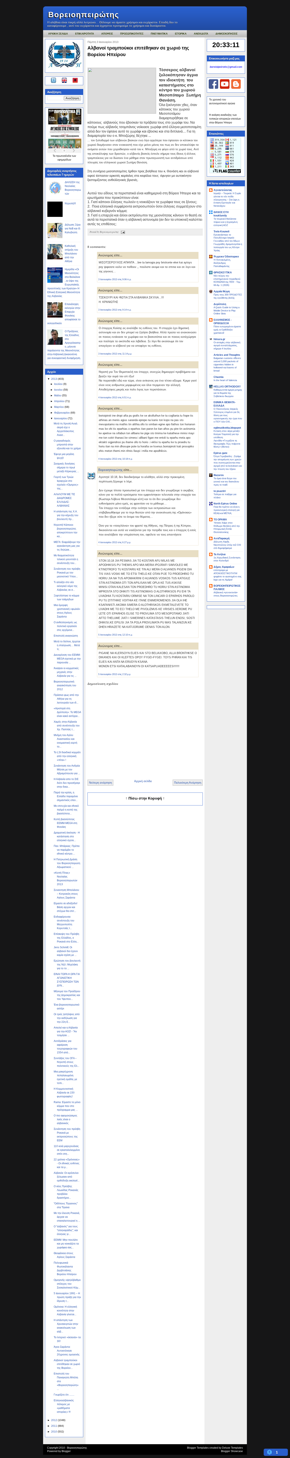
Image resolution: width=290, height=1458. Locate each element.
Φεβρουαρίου (62, 412)
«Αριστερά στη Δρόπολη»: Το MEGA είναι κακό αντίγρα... (67, 712)
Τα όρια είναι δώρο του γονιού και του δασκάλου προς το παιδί (226, 481)
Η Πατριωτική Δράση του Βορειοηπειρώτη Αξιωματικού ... (67, 863)
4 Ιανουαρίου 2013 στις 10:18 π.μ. (115, 459)
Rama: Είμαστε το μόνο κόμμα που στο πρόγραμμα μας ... (67, 1106)
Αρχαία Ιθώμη (222, 291)
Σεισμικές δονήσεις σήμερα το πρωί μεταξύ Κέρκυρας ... (66, 467)
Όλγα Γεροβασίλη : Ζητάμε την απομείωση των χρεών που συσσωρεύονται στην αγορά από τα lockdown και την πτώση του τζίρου (228, 462)
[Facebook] (213, 87)
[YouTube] (224, 87)
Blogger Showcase (232, 1451)
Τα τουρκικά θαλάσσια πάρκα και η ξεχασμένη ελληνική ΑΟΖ (226, 222)
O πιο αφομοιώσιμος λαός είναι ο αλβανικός (65, 1119)
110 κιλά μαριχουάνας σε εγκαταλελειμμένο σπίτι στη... (67, 1150)
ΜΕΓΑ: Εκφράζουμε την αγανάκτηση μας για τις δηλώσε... (67, 546)
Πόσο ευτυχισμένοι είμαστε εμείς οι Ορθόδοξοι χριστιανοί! (227, 329)
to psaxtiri (220, 491)
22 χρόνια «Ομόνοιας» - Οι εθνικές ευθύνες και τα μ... (67, 1163)
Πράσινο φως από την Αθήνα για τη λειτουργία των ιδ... (66, 699)
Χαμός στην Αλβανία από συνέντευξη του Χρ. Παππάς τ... (67, 725)
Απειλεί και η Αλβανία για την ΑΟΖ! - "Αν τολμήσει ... (66, 1031)
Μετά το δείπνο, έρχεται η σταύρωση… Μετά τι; (67, 645)
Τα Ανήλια (219, 554)
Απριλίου (59, 401)
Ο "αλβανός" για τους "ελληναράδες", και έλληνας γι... (66, 1230)
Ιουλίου (58, 384)
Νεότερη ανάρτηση (100, 782)
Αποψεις (107, 33)
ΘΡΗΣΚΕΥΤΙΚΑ (223, 272)
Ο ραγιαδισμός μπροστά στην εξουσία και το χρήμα (67, 444)
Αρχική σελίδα (143, 781)
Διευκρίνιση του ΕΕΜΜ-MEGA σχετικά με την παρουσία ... (67, 658)
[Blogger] (236, 87)
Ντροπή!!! (70, 203)
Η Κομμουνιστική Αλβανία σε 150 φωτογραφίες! (64, 1092)
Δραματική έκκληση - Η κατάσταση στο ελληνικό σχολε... (67, 836)
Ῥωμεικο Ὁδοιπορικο (226, 256)
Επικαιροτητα (84, 33)
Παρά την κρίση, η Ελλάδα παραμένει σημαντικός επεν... (66, 796)
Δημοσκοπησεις (226, 33)
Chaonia (219, 377)
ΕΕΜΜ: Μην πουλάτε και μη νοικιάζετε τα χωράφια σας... (66, 1243)
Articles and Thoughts (227, 354)
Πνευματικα (159, 33)
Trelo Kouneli (221, 231)
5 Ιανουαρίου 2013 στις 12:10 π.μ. (115, 634)
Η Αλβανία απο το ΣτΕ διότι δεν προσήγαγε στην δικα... (67, 783)
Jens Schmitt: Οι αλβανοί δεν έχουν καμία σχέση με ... (66, 951)
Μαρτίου (59, 406)
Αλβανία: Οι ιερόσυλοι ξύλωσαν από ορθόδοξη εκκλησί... (66, 1176)
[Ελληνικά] (54, 80)
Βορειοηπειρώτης (83, 14)
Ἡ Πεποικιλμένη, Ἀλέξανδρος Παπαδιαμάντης (222, 263)
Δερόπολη (220, 304)
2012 (54, 1420)
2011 (54, 1425)
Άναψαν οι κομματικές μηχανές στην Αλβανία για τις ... (66, 672)
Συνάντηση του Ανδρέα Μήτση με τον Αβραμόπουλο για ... (67, 769)
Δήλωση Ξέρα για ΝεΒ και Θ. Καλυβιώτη (73, 228)
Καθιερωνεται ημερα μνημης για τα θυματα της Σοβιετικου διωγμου (228, 393)
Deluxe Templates (232, 1447)
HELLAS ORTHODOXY (227, 386)
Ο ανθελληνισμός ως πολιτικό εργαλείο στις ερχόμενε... (65, 626)
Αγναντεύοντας (223, 190)
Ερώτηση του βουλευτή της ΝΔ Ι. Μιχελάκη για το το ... (67, 964)
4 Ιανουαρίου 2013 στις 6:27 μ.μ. (114, 542)
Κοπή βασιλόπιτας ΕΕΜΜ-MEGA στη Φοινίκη (65, 823)
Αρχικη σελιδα (58, 33)
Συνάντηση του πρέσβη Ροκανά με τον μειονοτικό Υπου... (67, 572)
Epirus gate (220, 453)
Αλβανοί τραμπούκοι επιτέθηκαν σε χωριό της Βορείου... (67, 1364)
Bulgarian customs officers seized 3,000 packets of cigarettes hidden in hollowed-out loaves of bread (227, 364)
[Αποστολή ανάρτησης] (122, 231)
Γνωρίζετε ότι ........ (64, 1394)
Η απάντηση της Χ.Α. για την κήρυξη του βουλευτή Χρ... (66, 515)
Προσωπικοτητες (132, 33)
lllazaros (219, 475)
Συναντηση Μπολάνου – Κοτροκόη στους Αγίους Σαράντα (66, 894)
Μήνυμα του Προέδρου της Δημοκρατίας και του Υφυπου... (67, 995)
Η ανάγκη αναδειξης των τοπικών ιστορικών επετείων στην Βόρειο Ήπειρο (225, 118)
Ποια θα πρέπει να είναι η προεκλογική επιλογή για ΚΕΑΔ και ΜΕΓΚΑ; (226, 510)
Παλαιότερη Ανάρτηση (187, 782)
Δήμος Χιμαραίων (224, 566)
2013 (54, 378)
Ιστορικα (181, 33)
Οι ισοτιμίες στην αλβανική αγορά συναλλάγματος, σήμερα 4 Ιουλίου (227, 345)
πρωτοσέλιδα (64, 155)
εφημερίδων (64, 159)
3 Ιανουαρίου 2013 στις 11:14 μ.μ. (115, 353)
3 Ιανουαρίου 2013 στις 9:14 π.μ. (114, 309)
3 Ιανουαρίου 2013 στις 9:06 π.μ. (114, 279)
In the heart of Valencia (225, 380)
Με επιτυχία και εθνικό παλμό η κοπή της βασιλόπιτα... (66, 809)
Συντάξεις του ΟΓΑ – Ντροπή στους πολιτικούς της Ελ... (66, 1062)
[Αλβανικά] (75, 80)
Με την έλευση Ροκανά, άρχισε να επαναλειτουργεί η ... (67, 1217)
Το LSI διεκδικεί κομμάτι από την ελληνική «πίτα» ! (67, 756)
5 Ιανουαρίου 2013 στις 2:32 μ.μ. (114, 674)
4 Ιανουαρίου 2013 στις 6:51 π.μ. (114, 397)
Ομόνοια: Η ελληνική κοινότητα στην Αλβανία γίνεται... (65, 1310)
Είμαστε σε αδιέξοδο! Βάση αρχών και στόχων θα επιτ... (65, 907)
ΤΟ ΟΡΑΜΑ (220, 519)
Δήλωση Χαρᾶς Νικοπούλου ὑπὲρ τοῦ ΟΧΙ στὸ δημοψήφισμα (227, 544)
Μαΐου (58, 395)
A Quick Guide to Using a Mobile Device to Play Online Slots (226, 310)
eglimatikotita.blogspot (227, 427)
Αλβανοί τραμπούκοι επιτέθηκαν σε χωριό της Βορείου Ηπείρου (138, 51)
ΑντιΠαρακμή (221, 538)
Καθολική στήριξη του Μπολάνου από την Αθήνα (71, 253)
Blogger (66, 1451)
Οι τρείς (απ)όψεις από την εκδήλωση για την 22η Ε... (67, 1018)
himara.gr (219, 339)
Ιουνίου (58, 389)
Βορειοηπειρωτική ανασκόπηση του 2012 (65, 685)
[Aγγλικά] (67, 80)
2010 (54, 1431)
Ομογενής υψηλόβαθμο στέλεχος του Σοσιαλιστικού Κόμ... (67, 1284)
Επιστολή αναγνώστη (66, 635)
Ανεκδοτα (201, 33)
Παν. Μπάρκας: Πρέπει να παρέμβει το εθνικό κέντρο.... (67, 850)
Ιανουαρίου (61, 418)
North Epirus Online (225, 503)
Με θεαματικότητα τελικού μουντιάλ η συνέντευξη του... (66, 559)
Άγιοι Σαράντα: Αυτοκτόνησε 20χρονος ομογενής (67, 1350)
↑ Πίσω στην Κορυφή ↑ (145, 798)
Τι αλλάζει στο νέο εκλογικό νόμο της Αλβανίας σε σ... (65, 586)
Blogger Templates (198, 1447)
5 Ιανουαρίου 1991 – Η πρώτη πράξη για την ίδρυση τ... (67, 1297)
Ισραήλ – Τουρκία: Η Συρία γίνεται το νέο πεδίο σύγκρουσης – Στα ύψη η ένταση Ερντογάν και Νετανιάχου (227, 199)
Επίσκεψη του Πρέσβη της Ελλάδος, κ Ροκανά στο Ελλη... (66, 937)
